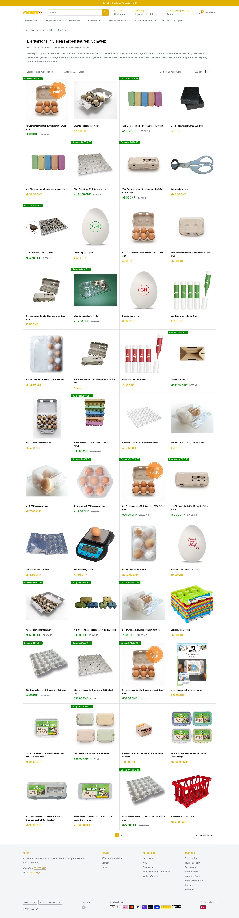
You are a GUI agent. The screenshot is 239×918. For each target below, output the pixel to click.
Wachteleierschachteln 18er (38, 629)
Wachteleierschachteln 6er (86, 125)
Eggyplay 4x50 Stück (180, 629)
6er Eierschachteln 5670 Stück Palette (91, 753)
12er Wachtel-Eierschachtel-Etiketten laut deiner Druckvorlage (45, 755)
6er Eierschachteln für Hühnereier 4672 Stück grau (143, 691)
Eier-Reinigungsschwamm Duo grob (187, 125)
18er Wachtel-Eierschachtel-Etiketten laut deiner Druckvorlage (93, 818)
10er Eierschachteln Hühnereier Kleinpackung (46, 189)
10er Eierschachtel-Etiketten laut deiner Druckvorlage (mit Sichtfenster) (44, 818)
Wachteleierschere (179, 189)
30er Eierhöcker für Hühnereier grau (90, 189)
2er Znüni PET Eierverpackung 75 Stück (188, 442)
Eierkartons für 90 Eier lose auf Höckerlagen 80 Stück (142, 755)
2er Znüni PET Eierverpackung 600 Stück (141, 629)
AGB (145, 862)
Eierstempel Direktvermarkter (184, 569)
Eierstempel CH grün (83, 252)
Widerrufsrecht (150, 876)
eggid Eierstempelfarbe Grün (184, 316)
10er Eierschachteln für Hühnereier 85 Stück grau (46, 317)
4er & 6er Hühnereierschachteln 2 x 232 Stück (95, 629)
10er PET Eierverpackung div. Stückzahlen (45, 379)
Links (104, 867)
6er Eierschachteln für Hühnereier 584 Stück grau (46, 127)
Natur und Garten (117, 20)
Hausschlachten (53, 20)
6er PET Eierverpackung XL (134, 569)
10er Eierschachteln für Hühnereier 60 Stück (142, 125)
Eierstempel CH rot (131, 316)
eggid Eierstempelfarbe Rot (134, 379)
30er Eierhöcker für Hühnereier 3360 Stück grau (93, 691)
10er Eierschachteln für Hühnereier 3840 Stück (92, 444)
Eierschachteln (30, 20)
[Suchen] (105, 12)
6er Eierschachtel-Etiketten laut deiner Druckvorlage (188, 755)
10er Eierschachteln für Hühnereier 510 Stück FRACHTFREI (142, 191)
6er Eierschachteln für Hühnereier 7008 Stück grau (143, 508)
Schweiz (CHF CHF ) (48, 902)
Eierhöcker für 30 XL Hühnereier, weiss (140, 442)
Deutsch (27, 902)
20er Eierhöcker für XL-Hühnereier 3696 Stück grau (143, 818)
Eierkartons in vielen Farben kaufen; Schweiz (50, 30)
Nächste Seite (202, 835)
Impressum (148, 858)
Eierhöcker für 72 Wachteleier (39, 252)
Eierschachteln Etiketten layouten (186, 690)
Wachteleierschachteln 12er (38, 442)
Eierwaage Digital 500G (84, 569)
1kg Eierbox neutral (179, 379)
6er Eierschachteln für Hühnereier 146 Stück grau (191, 254)
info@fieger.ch (37, 872)
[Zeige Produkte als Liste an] (211, 71)
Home (25, 30)
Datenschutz (149, 867)
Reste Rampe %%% (143, 20)
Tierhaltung (74, 20)
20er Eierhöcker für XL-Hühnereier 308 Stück (46, 690)
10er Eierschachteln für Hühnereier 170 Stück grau (94, 381)
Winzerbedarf (94, 20)
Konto (170, 13)
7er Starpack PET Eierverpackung (89, 506)
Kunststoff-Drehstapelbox (182, 816)
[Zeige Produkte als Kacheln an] (206, 71)
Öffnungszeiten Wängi (112, 858)
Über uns (165, 20)
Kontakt (105, 862)
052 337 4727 (40, 868)
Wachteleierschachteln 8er (86, 316)
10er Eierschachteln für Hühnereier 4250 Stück (189, 508)
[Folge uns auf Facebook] (84, 907)
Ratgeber (178, 20)
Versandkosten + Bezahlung (156, 871)
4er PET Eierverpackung (37, 506)
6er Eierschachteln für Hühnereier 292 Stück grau (142, 254)
